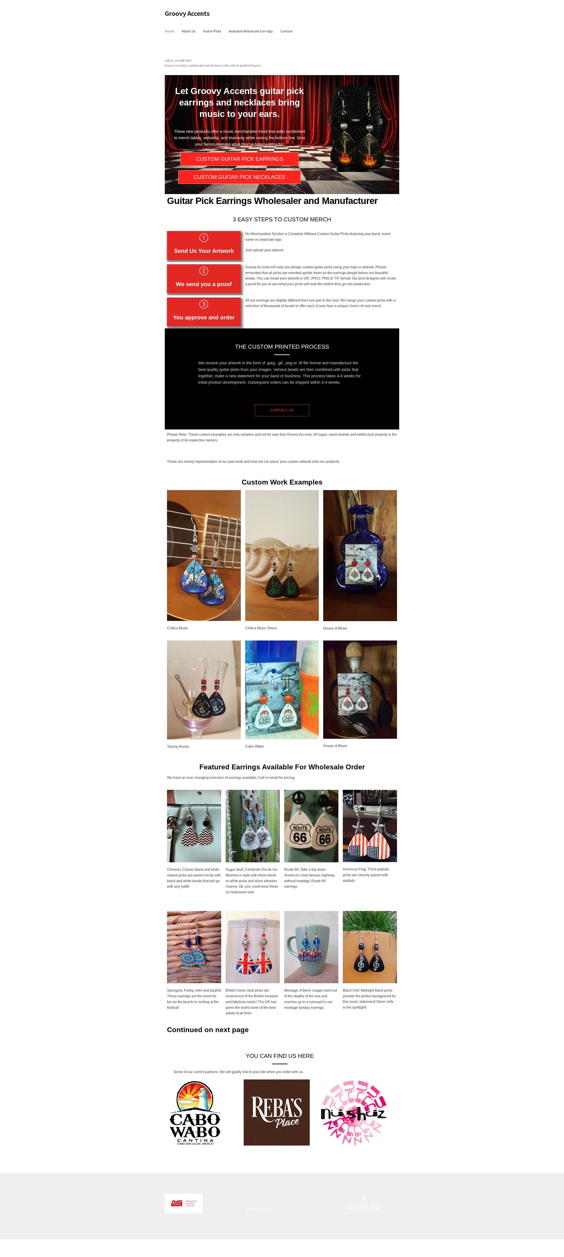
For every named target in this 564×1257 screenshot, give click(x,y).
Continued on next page (208, 1030)
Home (169, 31)
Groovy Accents (187, 13)
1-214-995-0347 (363, 1206)
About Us (188, 31)
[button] (172, 1112)
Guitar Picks (212, 31)
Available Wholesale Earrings (251, 31)
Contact (286, 31)
